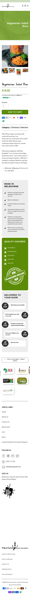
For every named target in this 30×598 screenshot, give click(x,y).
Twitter (17, 455)
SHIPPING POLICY (7, 569)
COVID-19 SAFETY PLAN (8, 554)
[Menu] (27, 5)
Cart (3, 432)
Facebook (3, 455)
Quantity (4, 102)
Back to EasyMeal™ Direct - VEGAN (16, 360)
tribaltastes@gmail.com (13, 467)
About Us (5, 417)
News (4, 437)
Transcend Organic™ (7, 574)
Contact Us (6, 422)
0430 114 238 (10, 461)
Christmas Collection (19, 128)
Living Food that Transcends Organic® (15, 442)
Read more (15, 264)
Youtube (12, 455)
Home (4, 412)
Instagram (8, 455)
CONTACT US (5, 564)
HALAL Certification (7, 559)
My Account (6, 427)
